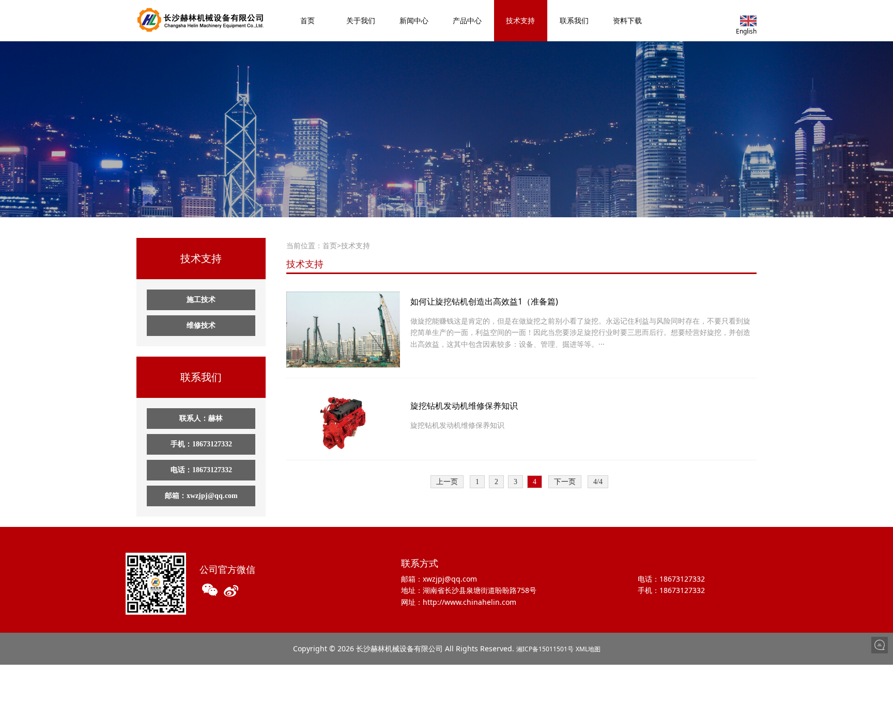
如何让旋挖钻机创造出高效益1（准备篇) (484, 301)
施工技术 (201, 299)
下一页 (565, 482)
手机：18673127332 (201, 444)
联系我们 (574, 20)
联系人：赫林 (201, 418)
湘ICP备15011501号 (545, 649)
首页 (307, 20)
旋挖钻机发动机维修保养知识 (464, 405)
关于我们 (360, 20)
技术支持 (520, 20)
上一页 (447, 482)
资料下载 (627, 20)
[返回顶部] (879, 662)
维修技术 (201, 325)
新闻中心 (413, 20)
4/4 (598, 482)
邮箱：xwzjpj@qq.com (201, 496)
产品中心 (467, 20)
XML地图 (588, 649)
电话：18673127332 (201, 470)
